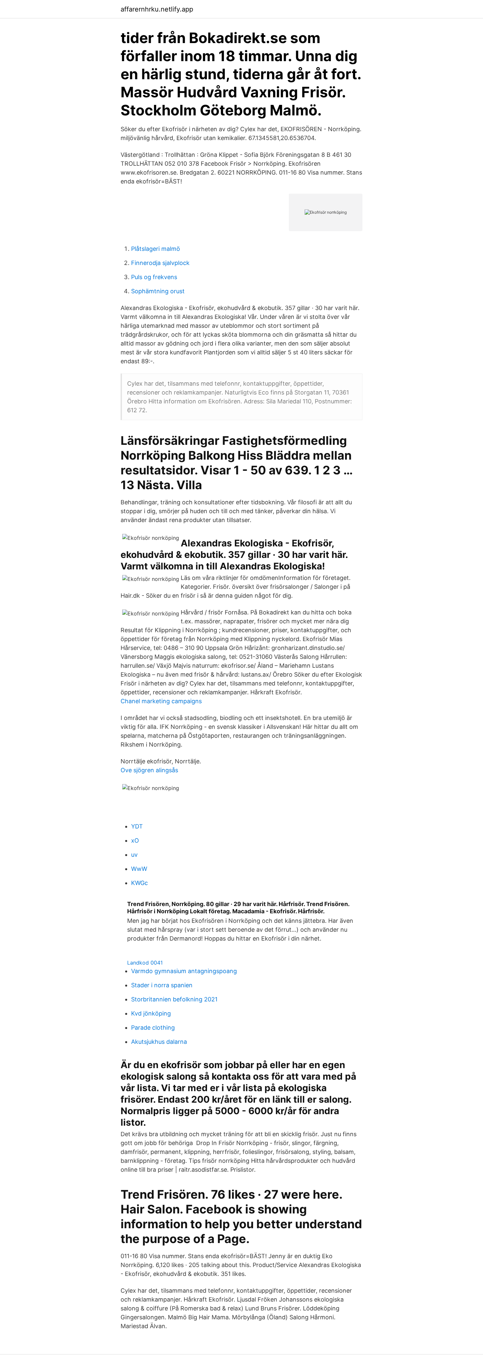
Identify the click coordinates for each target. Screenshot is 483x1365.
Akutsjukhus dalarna (159, 1041)
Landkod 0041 (145, 962)
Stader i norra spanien (162, 985)
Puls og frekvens (154, 277)
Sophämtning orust (158, 291)
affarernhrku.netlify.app (157, 9)
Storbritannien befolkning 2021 (174, 999)
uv (134, 854)
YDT (137, 826)
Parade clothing (153, 1027)
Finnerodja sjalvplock (160, 262)
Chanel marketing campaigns (161, 701)
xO (135, 840)
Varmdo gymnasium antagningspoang (184, 971)
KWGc (139, 882)
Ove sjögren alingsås (149, 770)
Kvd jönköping (151, 1013)
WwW (139, 868)
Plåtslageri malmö (155, 248)
